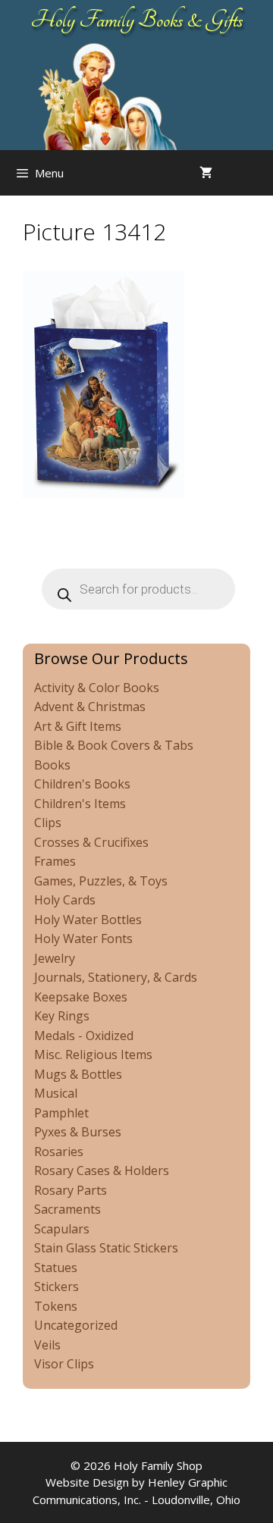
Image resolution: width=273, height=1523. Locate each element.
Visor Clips (64, 1363)
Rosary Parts (70, 1190)
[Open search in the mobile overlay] (258, 173)
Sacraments (67, 1209)
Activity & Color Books (96, 687)
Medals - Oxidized (83, 1035)
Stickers (56, 1286)
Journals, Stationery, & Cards (115, 977)
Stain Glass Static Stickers (106, 1247)
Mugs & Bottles (78, 1074)
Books (52, 765)
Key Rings (61, 1015)
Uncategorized (76, 1325)
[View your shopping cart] (206, 173)
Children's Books (82, 784)
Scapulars (61, 1229)
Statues (55, 1267)
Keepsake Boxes (80, 997)
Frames (55, 861)
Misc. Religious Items (93, 1054)
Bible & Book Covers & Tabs (113, 745)
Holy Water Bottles (88, 919)
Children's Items (80, 803)
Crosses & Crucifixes (91, 842)
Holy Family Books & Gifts (136, 19)
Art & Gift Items (77, 726)
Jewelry (54, 958)
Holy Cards (65, 900)
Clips (47, 822)
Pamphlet (61, 1113)
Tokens (55, 1306)
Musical (55, 1093)
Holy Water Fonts (83, 938)
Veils (47, 1345)
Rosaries (58, 1151)
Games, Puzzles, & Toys (101, 881)
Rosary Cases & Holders (101, 1170)
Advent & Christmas (90, 706)
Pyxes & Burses (77, 1131)
